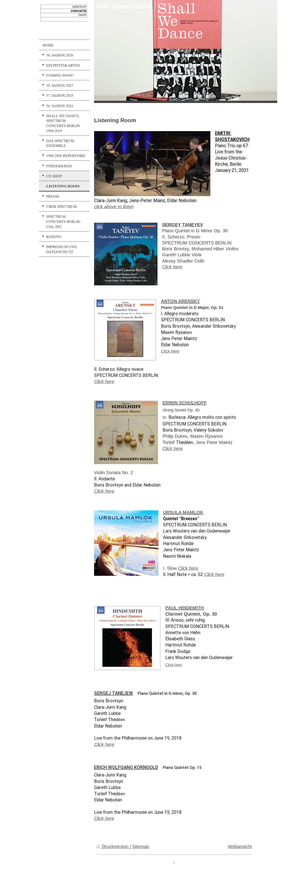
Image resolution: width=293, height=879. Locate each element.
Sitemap (140, 846)
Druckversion (115, 846)
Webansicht (240, 846)
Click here (172, 266)
